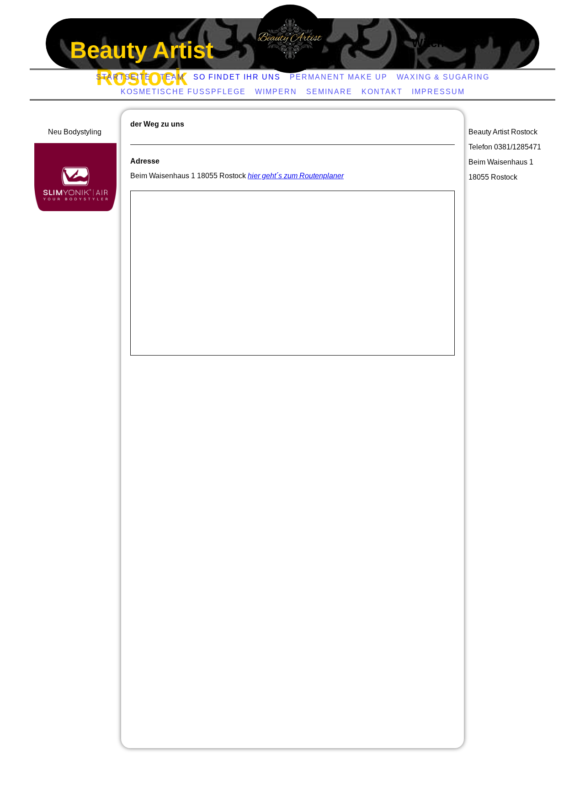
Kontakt (382, 92)
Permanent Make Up (339, 77)
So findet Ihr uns (237, 77)
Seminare (329, 92)
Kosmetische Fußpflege (183, 92)
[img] (290, 39)
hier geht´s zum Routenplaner (296, 176)
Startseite (123, 77)
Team (172, 77)
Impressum (438, 92)
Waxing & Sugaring (443, 77)
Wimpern (276, 92)
